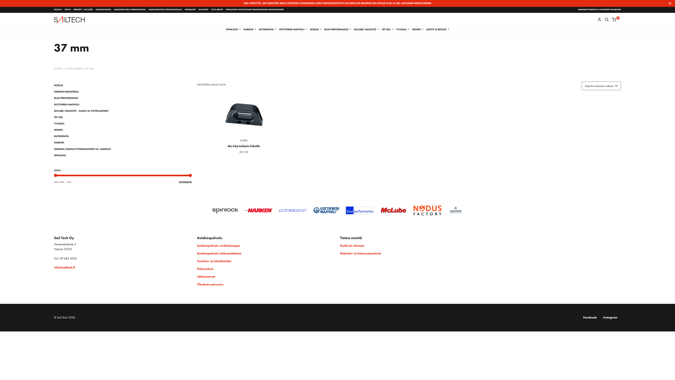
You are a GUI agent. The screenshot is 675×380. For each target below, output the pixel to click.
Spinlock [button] (232, 29)
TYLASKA (59, 123)
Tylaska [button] (401, 29)
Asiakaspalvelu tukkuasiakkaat (165, 9)
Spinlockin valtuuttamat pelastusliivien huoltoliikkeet (255, 9)
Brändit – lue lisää (83, 9)
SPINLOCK (60, 155)
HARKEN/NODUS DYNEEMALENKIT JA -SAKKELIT (82, 149)
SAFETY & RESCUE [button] (436, 29)
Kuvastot (203, 9)
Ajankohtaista (103, 9)
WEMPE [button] (416, 29)
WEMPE (58, 130)
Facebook (590, 317)
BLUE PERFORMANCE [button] (336, 29)
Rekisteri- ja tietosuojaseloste (360, 253)
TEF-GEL (58, 117)
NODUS (58, 85)
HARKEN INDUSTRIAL (66, 91)
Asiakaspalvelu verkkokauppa (130, 9)
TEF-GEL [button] (386, 29)
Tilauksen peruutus (210, 284)
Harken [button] (248, 29)
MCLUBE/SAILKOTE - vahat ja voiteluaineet (81, 111)
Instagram (610, 317)
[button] (606, 19)
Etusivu (58, 9)
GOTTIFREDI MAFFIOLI (66, 104)
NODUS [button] (314, 29)
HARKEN (59, 142)
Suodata (185, 182)
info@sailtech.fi (64, 268)
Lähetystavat (206, 277)
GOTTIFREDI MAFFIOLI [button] (292, 29)
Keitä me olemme (352, 246)
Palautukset (205, 269)
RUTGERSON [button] (266, 29)
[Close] (670, 3)
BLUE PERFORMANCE (66, 98)
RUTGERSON (61, 136)
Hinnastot (190, 9)
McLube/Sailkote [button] (365, 29)
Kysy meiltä (217, 9)
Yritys (68, 9)
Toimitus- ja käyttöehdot (214, 261)
